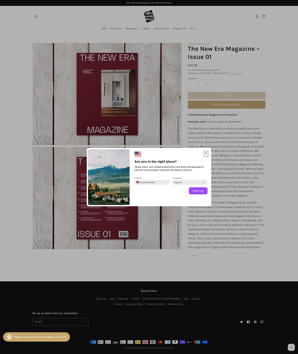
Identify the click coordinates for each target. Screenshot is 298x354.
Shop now (198, 190)
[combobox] (145, 182)
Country (138, 178)
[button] (206, 154)
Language (177, 178)
